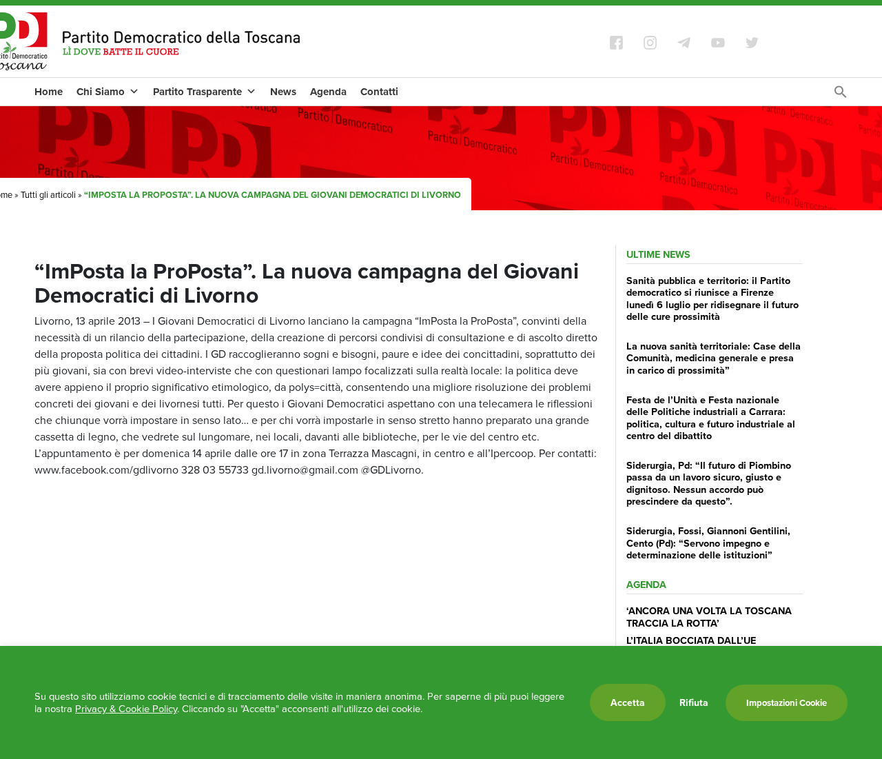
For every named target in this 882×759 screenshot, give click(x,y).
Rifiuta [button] (693, 702)
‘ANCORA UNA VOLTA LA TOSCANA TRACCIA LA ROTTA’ (709, 616)
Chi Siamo (100, 91)
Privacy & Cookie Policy (126, 708)
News (283, 91)
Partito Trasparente (197, 91)
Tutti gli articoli (48, 194)
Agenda (328, 91)
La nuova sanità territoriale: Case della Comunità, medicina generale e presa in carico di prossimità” (713, 357)
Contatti (379, 91)
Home (48, 91)
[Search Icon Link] (841, 95)
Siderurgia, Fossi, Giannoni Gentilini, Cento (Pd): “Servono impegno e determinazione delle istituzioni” (708, 542)
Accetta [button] (628, 702)
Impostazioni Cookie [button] (786, 702)
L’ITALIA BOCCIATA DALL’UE (691, 640)
